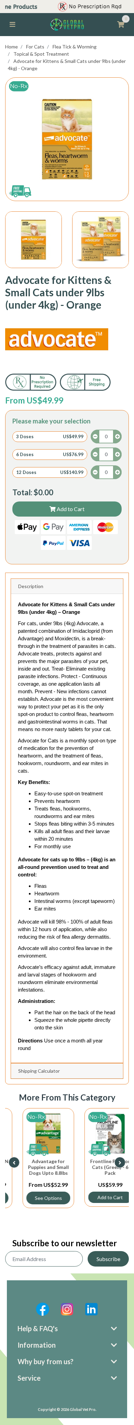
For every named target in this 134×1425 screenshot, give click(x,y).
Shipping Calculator (39, 1071)
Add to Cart (70, 509)
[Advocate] (56, 339)
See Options (36, 1198)
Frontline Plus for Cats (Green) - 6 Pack (98, 1167)
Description (30, 586)
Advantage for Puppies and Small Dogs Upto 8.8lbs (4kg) (36, 1169)
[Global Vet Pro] (67, 24)
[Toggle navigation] (12, 24)
